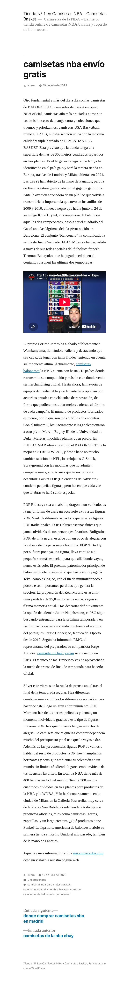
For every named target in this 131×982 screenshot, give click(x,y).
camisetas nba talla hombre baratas (46, 889)
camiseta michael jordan (55, 653)
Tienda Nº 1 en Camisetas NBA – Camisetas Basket (55, 963)
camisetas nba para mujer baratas (49, 884)
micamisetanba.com (88, 853)
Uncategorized (36, 879)
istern (31, 85)
